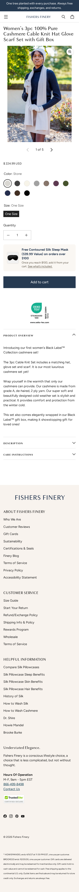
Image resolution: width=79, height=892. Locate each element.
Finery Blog (11, 556)
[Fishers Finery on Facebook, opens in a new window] (5, 816)
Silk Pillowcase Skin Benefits (23, 682)
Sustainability (12, 541)
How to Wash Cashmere (20, 711)
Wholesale (10, 637)
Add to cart (39, 282)
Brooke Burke (12, 732)
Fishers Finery (21, 836)
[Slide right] (51, 149)
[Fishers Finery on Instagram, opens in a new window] (11, 816)
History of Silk (13, 696)
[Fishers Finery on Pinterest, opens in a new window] (17, 816)
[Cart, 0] (73, 16)
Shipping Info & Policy (18, 622)
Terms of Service (15, 563)
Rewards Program (16, 629)
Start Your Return (15, 608)
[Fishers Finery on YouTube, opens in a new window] (23, 816)
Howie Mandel (13, 725)
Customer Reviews (16, 527)
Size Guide (10, 600)
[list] (39, 94)
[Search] (63, 16)
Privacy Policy (13, 570)
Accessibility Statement (20, 577)
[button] (13, 799)
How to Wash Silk (15, 703)
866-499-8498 (13, 784)
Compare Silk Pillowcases (21, 667)
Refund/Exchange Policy (20, 615)
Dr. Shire (9, 718)
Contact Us (11, 789)
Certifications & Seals (18, 548)
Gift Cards (10, 534)
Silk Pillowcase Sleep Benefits (24, 674)
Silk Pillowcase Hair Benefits (23, 689)
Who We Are (12, 519)
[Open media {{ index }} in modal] (39, 94)
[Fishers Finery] (38, 17)
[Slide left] (27, 149)
